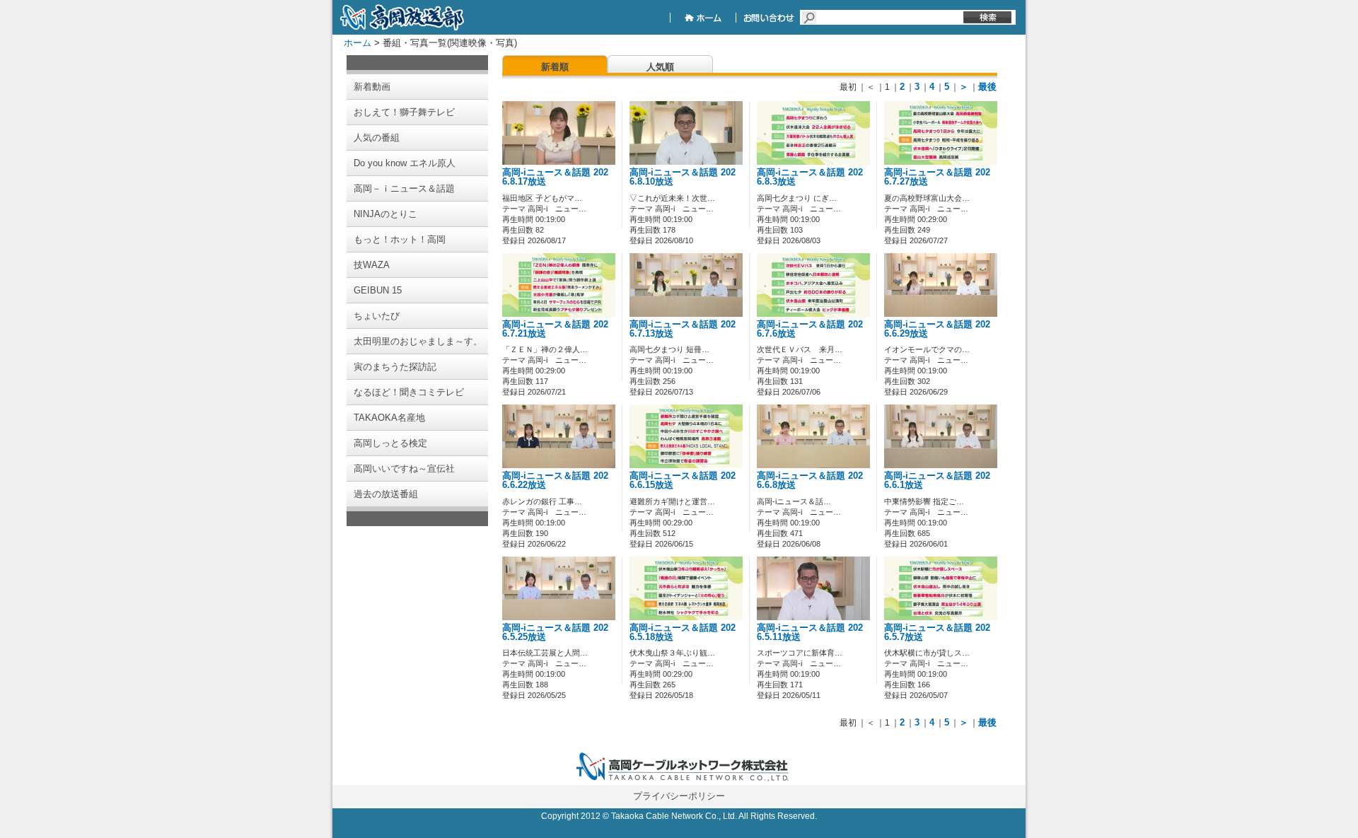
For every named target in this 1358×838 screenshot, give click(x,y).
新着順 (555, 67)
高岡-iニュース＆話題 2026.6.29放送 (937, 329)
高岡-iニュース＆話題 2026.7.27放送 (937, 177)
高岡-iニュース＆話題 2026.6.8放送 (810, 480)
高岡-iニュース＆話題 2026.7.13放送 (682, 329)
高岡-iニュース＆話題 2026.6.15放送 (682, 480)
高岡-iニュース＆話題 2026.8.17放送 (555, 177)
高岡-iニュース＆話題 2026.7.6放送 (810, 329)
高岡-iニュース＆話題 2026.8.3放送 (810, 177)
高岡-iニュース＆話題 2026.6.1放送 (937, 480)
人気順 (660, 67)
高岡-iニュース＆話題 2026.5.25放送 (555, 632)
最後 (987, 86)
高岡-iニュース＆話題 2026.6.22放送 (555, 480)
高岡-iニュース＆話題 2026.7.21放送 (555, 329)
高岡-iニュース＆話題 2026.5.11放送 (810, 632)
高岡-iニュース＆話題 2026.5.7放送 (937, 632)
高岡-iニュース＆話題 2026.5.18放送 (682, 632)
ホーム (357, 42)
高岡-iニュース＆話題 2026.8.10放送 (682, 177)
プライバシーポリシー (679, 796)
